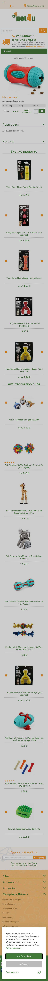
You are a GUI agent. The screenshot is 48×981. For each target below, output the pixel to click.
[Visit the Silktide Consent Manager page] (39, 972)
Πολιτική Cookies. (14, 948)
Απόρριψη (24, 964)
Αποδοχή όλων (24, 956)
